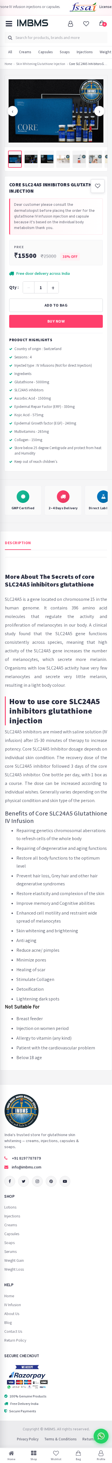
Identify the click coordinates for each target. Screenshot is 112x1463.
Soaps (65, 52)
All (10, 52)
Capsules (45, 52)
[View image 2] (31, 159)
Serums (10, 1251)
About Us (11, 1313)
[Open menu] (8, 24)
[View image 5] (79, 159)
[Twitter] (23, 1181)
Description (18, 542)
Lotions (10, 1207)
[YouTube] (64, 1181)
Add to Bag (56, 305)
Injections (85, 52)
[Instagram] (37, 1181)
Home (8, 64)
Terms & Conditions (60, 1439)
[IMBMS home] (32, 23)
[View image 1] (15, 159)
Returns (88, 1439)
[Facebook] (9, 1181)
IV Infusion (12, 1304)
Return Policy (15, 1340)
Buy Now (56, 321)
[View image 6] (95, 159)
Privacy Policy (27, 1439)
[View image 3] (47, 159)
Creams (25, 52)
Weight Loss (14, 1269)
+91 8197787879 (26, 1158)
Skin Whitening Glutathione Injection (40, 64)
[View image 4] (63, 159)
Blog (8, 1322)
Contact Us (13, 1331)
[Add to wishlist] (98, 186)
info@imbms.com (26, 1167)
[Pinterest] (51, 1181)
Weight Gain (14, 1260)
